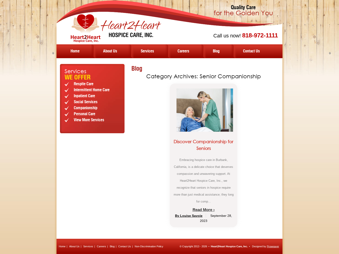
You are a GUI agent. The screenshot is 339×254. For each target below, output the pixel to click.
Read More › (204, 210)
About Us (110, 51)
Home (75, 51)
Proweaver (273, 246)
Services (147, 51)
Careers (183, 51)
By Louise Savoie (188, 216)
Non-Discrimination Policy (149, 246)
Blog (216, 51)
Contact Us (251, 51)
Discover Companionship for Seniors (203, 145)
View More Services (89, 120)
